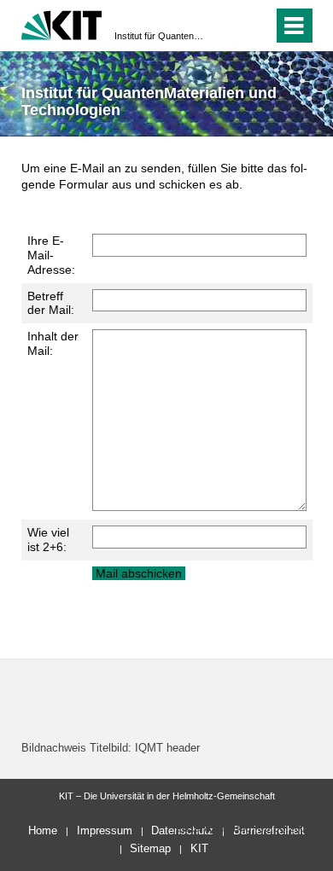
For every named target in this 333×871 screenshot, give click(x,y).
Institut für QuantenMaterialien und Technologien (161, 36)
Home (42, 830)
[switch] (229, 25)
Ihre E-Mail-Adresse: (51, 255)
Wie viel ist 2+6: (48, 540)
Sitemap (150, 848)
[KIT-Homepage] (61, 23)
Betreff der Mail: (50, 303)
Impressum (104, 830)
